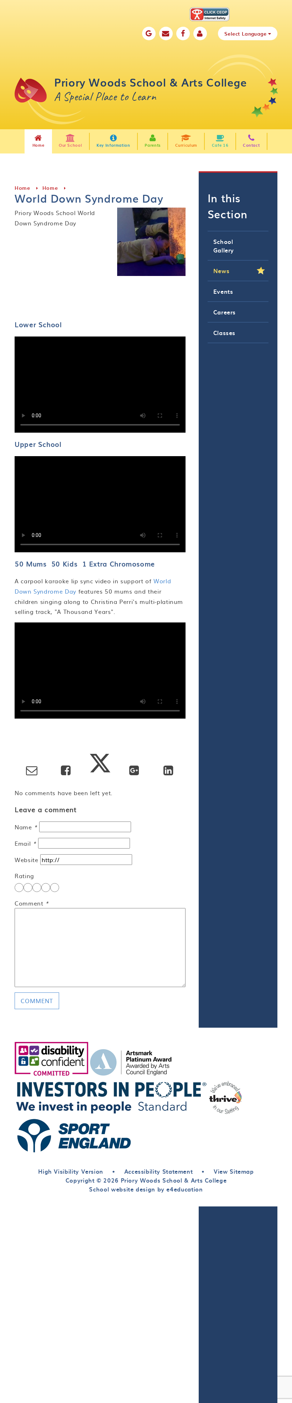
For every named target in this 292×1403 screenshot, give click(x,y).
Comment (32, 903)
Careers (224, 312)
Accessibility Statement (158, 1171)
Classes (224, 332)
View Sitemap (234, 1171)
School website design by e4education (146, 1189)
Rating (24, 875)
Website (26, 859)
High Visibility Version (70, 1171)
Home (22, 188)
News (221, 270)
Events (223, 291)
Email (25, 843)
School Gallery (223, 245)
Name (26, 827)
